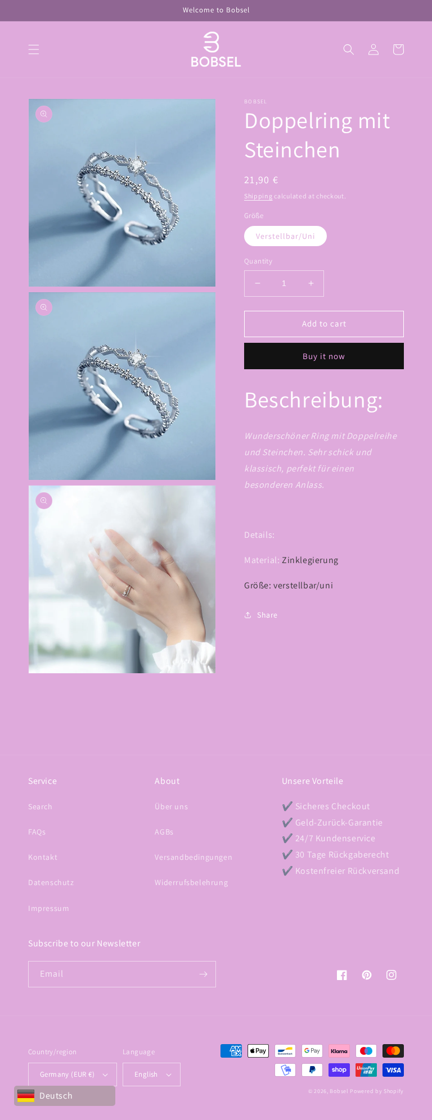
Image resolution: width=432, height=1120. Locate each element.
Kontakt (42, 857)
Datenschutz (51, 882)
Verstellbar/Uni (285, 236)
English (146, 1074)
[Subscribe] (203, 974)
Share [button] (267, 615)
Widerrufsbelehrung (191, 882)
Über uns (171, 806)
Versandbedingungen (193, 857)
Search (40, 806)
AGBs (164, 832)
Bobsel (339, 1091)
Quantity (258, 261)
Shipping (258, 196)
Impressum (48, 908)
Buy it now (324, 356)
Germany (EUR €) (67, 1074)
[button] (33, 49)
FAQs (37, 832)
